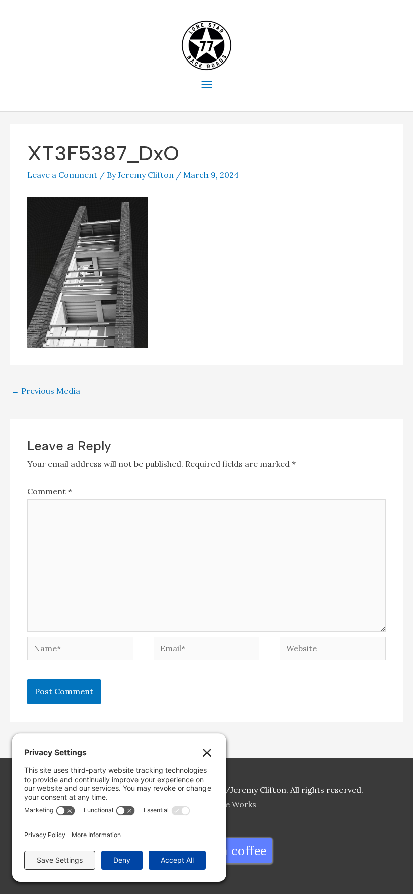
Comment (49, 491)
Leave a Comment (62, 175)
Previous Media (45, 391)
